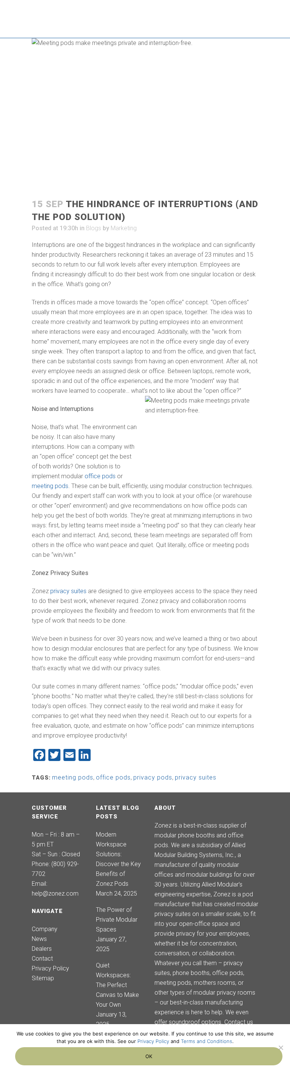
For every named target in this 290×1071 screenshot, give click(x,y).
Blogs (93, 228)
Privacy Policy (50, 968)
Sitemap (43, 978)
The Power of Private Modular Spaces (116, 919)
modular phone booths (184, 835)
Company (44, 929)
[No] (280, 1047)
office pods (100, 476)
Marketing (124, 228)
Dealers (42, 948)
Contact (42, 958)
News (39, 938)
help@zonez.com (55, 893)
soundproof (184, 1022)
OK (149, 1056)
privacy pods (152, 777)
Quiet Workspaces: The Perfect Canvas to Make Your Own (117, 985)
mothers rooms (214, 982)
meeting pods (50, 486)
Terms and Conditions (206, 1041)
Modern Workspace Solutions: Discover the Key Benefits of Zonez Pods (118, 859)
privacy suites (68, 591)
